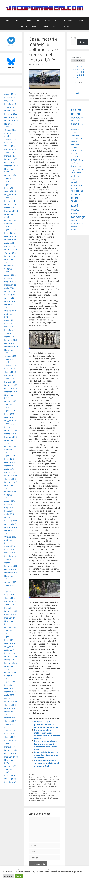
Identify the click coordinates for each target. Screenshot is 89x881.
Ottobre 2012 (10, 718)
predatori (74, 188)
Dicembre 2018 (10, 437)
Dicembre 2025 (11, 120)
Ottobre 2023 (10, 220)
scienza (76, 194)
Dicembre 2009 (11, 757)
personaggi (41, 784)
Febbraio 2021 (10, 340)
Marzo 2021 (9, 337)
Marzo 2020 (9, 382)
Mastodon (23, 27)
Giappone (68, 20)
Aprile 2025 (9, 152)
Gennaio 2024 (10, 208)
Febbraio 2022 (10, 295)
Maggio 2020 (10, 375)
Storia (57, 20)
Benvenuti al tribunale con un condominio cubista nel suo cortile (46, 755)
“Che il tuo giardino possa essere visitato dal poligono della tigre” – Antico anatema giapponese (43, 798)
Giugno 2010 (10, 737)
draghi (39, 779)
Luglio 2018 (9, 459)
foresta (73, 154)
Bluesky (35, 27)
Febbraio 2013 (10, 702)
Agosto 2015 (9, 591)
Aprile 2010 (9, 744)
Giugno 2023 (10, 236)
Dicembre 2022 (11, 256)
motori (78, 173)
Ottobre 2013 (10, 672)
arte (39, 777)
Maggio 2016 (10, 556)
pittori (48, 784)
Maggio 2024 (10, 194)
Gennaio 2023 (10, 253)
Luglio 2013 (9, 685)
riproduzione (77, 191)
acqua (72, 107)
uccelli (81, 223)
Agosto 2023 (10, 230)
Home (8, 20)
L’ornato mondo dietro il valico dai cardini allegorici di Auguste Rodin (46, 763)
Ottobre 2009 (10, 766)
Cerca (73, 38)
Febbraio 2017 (10, 521)
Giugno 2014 (10, 643)
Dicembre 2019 (11, 392)
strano (75, 210)
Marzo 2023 (9, 246)
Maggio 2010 (10, 740)
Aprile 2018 (9, 469)
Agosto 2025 (10, 139)
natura (75, 176)
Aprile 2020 (9, 379)
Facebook (80, 20)
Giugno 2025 (10, 146)
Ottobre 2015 (10, 582)
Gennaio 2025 (10, 162)
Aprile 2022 (9, 288)
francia (57, 779)
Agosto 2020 (10, 365)
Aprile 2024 (9, 198)
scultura (40, 786)
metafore (47, 782)
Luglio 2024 (9, 188)
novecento (32, 784)
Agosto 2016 (9, 546)
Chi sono (56, 27)
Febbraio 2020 (10, 385)
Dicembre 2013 (11, 663)
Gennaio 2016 (10, 569)
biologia (75, 123)
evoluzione (77, 150)
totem (46, 786)
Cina (82, 124)
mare (73, 173)
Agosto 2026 (10, 94)
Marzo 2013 (9, 698)
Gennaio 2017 (10, 524)
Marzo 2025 (9, 156)
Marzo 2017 (9, 518)
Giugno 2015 (9, 598)
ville (30, 789)
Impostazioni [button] (8, 876)
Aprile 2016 (9, 559)
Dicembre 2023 (11, 211)
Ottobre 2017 (10, 492)
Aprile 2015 (9, 605)
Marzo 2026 (9, 111)
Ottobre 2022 (10, 266)
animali (76, 114)
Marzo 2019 (9, 427)
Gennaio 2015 (10, 615)
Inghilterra (74, 163)
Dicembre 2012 (10, 708)
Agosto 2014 (9, 637)
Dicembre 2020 (11, 347)
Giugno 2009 (10, 779)
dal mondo (33, 779)
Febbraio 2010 (10, 750)
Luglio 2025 (9, 143)
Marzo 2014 (9, 653)
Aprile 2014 (9, 650)
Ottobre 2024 (10, 175)
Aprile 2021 (9, 333)
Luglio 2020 (9, 369)
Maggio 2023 (10, 240)
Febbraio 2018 (10, 476)
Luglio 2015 (9, 595)
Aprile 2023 (9, 243)
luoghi (41, 782)
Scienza (38, 20)
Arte (16, 20)
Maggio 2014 (10, 647)
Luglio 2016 (9, 549)
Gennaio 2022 (10, 298)
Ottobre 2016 (10, 537)
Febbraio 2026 (10, 114)
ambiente (76, 109)
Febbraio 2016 (10, 566)
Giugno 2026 (10, 101)
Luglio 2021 (9, 323)
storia (75, 206)
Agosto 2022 (10, 275)
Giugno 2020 (10, 372)
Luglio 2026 (9, 97)
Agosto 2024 (10, 184)
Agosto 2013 (9, 682)
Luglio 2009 (9, 776)
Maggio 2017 (10, 511)
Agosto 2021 (9, 320)
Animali (48, 20)
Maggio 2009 (10, 782)
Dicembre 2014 (11, 618)
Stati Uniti (77, 201)
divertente (74, 141)
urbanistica (74, 226)
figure (45, 779)
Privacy (66, 27)
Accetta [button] (18, 876)
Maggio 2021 (10, 330)
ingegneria (77, 159)
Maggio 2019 (10, 420)
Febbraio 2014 (10, 656)
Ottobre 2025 (10, 130)
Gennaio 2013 (10, 705)
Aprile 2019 (9, 424)
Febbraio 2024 (10, 204)
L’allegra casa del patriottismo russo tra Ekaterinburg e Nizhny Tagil (47, 724)
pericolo (74, 182)
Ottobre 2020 (10, 356)
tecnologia (78, 217)
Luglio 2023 (9, 233)
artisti (44, 777)
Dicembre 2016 (11, 527)
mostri (54, 782)
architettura (77, 117)
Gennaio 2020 (10, 388)
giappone (74, 156)
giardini (31, 782)
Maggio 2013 (10, 692)
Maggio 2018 (10, 466)
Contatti (45, 27)
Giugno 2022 (10, 281)
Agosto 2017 (9, 501)
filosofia (51, 779)
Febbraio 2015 (10, 611)
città (72, 127)
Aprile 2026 (9, 107)
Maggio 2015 (10, 601)
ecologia (75, 144)
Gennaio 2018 (10, 479)
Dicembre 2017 (10, 482)
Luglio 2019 (9, 414)
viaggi (51, 786)
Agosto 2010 (9, 730)
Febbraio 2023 (10, 249)
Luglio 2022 (9, 278)
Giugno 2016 (10, 553)
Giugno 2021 (9, 327)
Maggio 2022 (10, 285)
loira (36, 782)
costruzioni (74, 132)
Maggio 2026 (10, 104)
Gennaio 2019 (10, 434)
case (48, 777)
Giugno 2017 (9, 508)
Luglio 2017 (9, 504)
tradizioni (74, 220)
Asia (77, 121)
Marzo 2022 (9, 291)
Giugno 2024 (10, 191)
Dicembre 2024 (11, 166)
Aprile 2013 (9, 695)
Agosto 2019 (9, 410)
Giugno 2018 (9, 462)
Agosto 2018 (9, 456)
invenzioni (76, 166)
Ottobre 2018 (10, 446)
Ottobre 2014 (10, 627)
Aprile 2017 (9, 514)
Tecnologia (26, 20)
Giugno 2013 (10, 688)
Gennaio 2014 (10, 660)
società (74, 198)
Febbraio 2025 (10, 159)
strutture (74, 213)
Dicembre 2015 (10, 573)
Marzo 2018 (9, 472)
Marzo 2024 (9, 201)
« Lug (76, 93)
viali (55, 786)
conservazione (75, 130)
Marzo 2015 (9, 608)
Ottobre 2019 (10, 401)
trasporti (74, 223)
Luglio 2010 (9, 734)
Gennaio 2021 (10, 343)
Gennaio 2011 (10, 721)
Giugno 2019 (10, 417)
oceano (74, 179)
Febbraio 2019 (10, 430)
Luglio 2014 (9, 640)
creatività (54, 777)
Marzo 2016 (9, 563)
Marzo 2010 (9, 747)
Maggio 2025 (10, 149)
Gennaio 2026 (10, 117)
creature (75, 135)
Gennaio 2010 (10, 753)
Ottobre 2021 (10, 311)
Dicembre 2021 (10, 301)
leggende (74, 170)
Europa (74, 147)
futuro (78, 154)
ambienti (34, 777)
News (33, 774)
